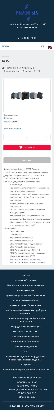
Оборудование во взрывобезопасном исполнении (26, 320)
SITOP (37, 70)
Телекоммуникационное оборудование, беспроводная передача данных (26, 358)
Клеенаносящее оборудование (25, 305)
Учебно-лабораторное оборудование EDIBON (26, 369)
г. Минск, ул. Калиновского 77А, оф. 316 (27, 24)
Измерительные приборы (25, 300)
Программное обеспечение (25, 336)
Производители (11, 70)
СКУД (25, 351)
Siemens (27, 70)
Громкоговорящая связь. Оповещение (25, 295)
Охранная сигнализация (25, 331)
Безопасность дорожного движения (25, 285)
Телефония (25, 364)
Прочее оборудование (26, 346)
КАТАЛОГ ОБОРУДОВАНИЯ (20, 67)
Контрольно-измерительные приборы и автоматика (26, 312)
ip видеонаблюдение (25, 280)
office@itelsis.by (27, 396)
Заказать (30, 147)
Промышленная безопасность (26, 341)
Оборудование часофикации (25, 326)
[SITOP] (27, 95)
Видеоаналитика (25, 290)
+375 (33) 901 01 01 (27, 393)
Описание (27, 160)
